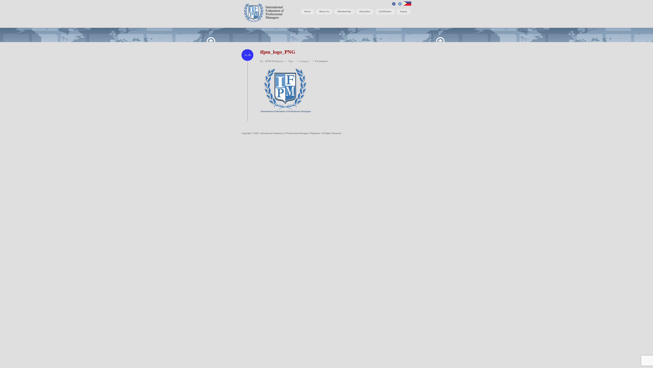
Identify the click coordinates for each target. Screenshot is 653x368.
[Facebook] (394, 3)
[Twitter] (400, 3)
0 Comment (321, 61)
